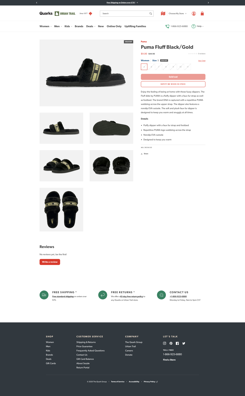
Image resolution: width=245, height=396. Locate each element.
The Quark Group (133, 342)
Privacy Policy (149, 382)
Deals (48, 359)
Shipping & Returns (86, 342)
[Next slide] (208, 2)
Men (48, 346)
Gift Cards (51, 363)
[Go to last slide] (37, 2)
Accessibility (134, 382)
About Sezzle (83, 363)
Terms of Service (117, 382)
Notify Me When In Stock (173, 84)
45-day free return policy (131, 296)
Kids (48, 350)
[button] (202, 13)
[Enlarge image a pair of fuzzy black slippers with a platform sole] (111, 165)
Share (146, 154)
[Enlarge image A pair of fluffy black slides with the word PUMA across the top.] (61, 165)
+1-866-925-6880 (178, 296)
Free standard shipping (63, 296)
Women (50, 342)
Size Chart (201, 61)
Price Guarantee (84, 346)
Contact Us (81, 354)
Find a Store (169, 359)
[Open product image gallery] (86, 73)
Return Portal (82, 367)
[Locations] (163, 13)
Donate (128, 354)
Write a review (50, 262)
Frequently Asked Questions (90, 350)
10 (181, 68)
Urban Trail (130, 346)
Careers (129, 350)
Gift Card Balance (85, 359)
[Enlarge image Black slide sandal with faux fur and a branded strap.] (61, 128)
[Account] (194, 13)
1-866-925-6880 (179, 26)
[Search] (150, 13)
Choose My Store (176, 13)
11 (189, 68)
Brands (49, 354)
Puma (144, 41)
